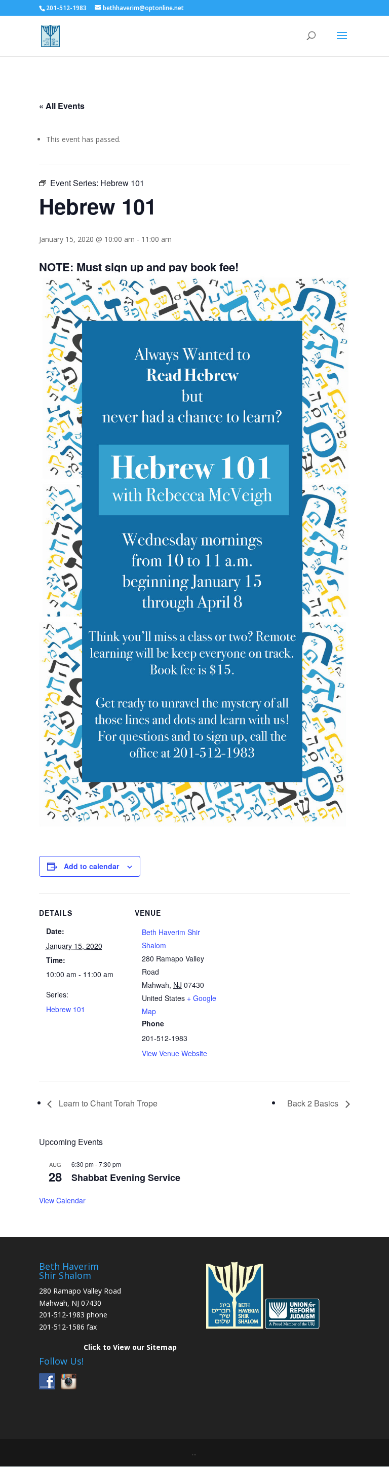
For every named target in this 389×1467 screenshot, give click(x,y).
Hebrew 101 (65, 1009)
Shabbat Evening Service (125, 1177)
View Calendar (62, 1200)
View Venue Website (174, 1053)
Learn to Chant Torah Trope (107, 1103)
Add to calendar (91, 866)
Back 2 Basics (313, 1103)
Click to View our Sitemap (130, 1347)
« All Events (62, 106)
